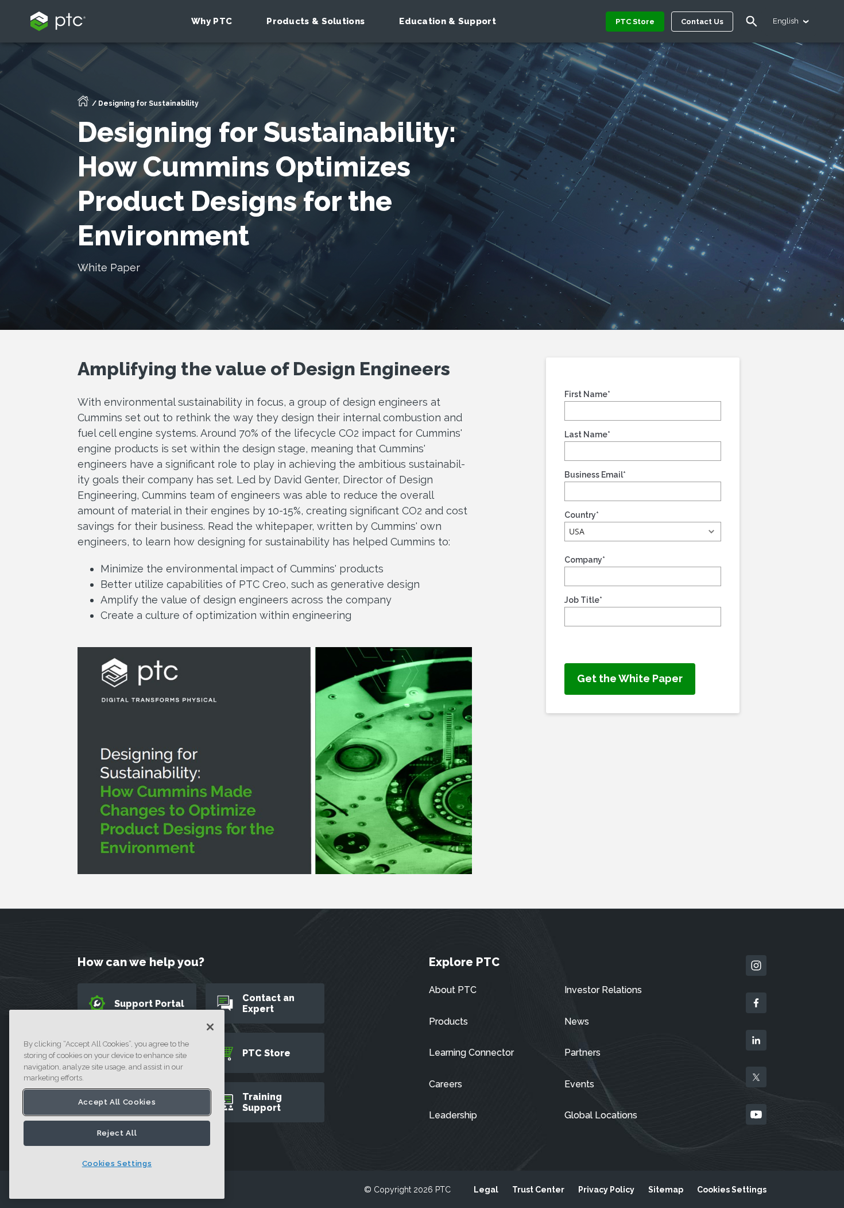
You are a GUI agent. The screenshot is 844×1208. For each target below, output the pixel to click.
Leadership (453, 1115)
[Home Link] (83, 104)
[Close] (210, 1027)
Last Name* (587, 434)
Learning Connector (471, 1052)
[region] (116, 1104)
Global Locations (600, 1115)
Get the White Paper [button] (630, 678)
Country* (581, 515)
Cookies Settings (731, 1189)
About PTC (453, 989)
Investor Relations (603, 989)
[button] (642, 531)
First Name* (587, 394)
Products (448, 1021)
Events (579, 1084)
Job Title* (583, 600)
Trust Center (538, 1189)
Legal (486, 1189)
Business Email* (595, 474)
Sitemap (665, 1189)
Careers (445, 1084)
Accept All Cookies (117, 1102)
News (576, 1021)
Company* (584, 559)
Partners (582, 1052)
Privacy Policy (606, 1189)
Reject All (117, 1133)
